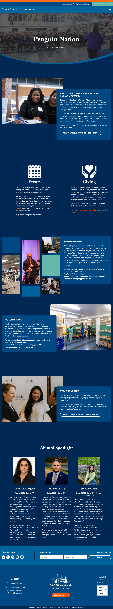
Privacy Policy (52, 607)
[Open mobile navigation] (110, 9)
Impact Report (102, 579)
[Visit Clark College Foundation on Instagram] (8, 557)
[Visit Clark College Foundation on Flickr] (17, 557)
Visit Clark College (67, 4)
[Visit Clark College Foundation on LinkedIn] (3, 557)
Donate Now (59, 595)
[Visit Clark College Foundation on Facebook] (12, 557)
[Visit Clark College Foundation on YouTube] (22, 557)
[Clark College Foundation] (18, 9)
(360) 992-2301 (17, 583)
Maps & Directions (15, 593)
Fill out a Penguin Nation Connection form (80, 133)
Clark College (102, 582)
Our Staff (102, 577)
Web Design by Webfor (78, 607)
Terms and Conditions (64, 607)
